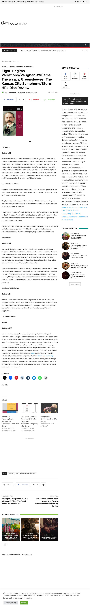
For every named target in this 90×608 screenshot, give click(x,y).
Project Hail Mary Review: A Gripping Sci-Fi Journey (79, 266)
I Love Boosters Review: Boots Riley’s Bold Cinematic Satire (42, 50)
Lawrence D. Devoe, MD (16, 92)
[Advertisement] (59, 24)
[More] (43, 484)
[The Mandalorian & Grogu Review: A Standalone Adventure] (30, 529)
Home (4, 61)
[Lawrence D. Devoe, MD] (3, 92)
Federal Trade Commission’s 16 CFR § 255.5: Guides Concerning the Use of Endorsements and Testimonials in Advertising (75, 213)
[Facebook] (75, 1)
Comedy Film (10, 533)
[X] (80, 1)
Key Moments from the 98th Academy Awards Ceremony (78, 276)
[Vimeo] (83, 1)
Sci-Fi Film (29, 533)
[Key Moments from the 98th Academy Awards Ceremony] (66, 275)
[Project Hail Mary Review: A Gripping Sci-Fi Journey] (66, 266)
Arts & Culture (76, 272)
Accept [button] (23, 603)
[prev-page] (3, 544)
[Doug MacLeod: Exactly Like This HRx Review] (49, 408)
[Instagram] (78, 1)
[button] (85, 45)
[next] (86, 50)
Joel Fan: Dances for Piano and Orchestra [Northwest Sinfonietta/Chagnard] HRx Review (29, 421)
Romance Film (49, 535)
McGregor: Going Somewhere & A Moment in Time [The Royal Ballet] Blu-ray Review (15, 501)
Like (65, 73)
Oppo (32, 353)
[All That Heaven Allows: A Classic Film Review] (49, 529)
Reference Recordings (23, 67)
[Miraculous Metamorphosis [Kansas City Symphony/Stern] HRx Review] (10, 408)
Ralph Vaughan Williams (27, 473)
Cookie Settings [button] (11, 603)
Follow (75, 73)
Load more (74, 284)
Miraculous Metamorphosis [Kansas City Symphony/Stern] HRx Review (10, 421)
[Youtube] (86, 1)
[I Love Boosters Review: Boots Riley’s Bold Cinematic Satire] (11, 529)
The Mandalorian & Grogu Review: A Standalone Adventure (30, 537)
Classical (10, 473)
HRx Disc (15, 61)
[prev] (82, 50)
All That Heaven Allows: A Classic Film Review (49, 537)
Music (9, 61)
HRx (16, 473)
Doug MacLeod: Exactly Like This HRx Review (49, 419)
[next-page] (6, 544)
